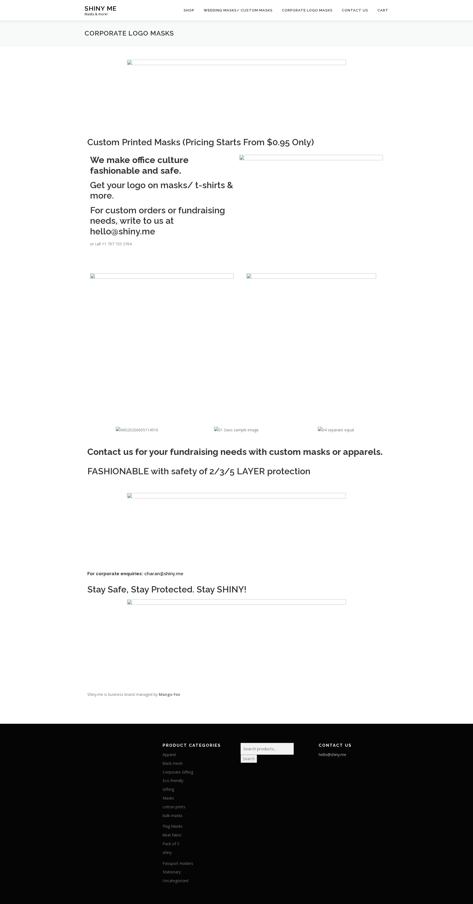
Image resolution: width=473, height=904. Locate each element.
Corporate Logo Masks (307, 10)
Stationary (172, 871)
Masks (168, 798)
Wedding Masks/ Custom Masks (238, 10)
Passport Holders (178, 863)
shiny (167, 852)
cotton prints (174, 806)
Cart (382, 10)
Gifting (168, 789)
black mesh (173, 763)
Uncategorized (175, 880)
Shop (189, 10)
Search (249, 758)
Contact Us (355, 10)
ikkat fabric (172, 835)
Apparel (169, 754)
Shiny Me (101, 8)
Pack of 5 (171, 843)
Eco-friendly (173, 780)
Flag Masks (173, 826)
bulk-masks (173, 815)
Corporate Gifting (178, 772)
